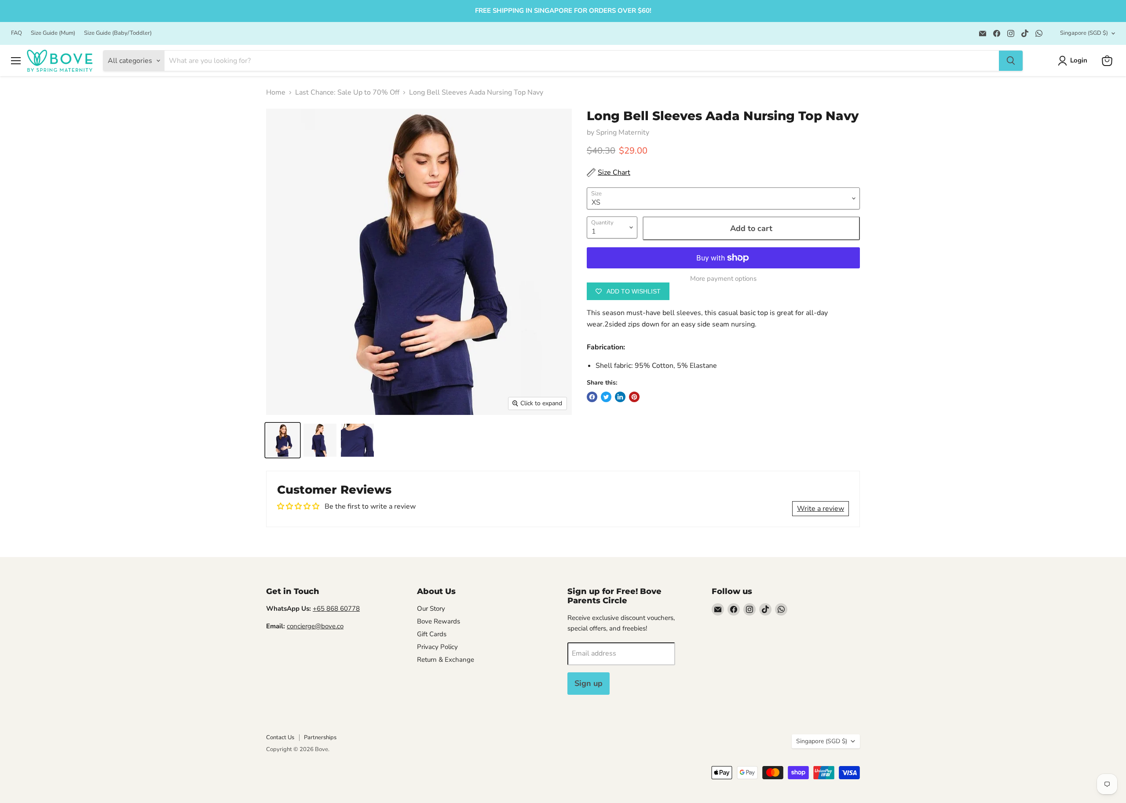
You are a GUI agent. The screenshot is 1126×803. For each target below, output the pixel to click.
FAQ (16, 33)
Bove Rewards (438, 621)
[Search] (1011, 61)
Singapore (1084, 33)
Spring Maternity (622, 132)
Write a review (820, 508)
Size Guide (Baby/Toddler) (118, 33)
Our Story (431, 608)
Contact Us (280, 737)
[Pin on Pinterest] (634, 397)
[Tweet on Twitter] (606, 397)
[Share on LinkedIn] (620, 397)
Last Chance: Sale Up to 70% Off (347, 92)
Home (275, 92)
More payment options (723, 278)
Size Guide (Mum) (53, 33)
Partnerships (320, 737)
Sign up (588, 683)
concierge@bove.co (315, 626)
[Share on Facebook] (592, 397)
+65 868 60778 (336, 608)
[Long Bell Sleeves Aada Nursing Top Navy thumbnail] (282, 440)
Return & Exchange (445, 659)
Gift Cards (431, 634)
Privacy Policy (437, 646)
